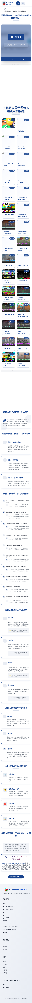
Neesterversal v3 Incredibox (10, 926)
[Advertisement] (16, 81)
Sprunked (5, 912)
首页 (5, 9)
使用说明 (5, 964)
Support (5, 944)
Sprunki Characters (8, 909)
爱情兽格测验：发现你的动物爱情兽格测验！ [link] (16, 11)
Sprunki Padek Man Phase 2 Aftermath (13, 863)
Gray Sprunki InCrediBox (9, 929)
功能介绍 (5, 967)
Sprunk (4, 984)
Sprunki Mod (6, 987)
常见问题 (5, 970)
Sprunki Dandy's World (9, 915)
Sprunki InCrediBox (8, 906)
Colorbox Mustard (7, 923)
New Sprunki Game (12, 9)
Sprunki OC (6, 932)
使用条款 (5, 950)
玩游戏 (4, 961)
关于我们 (5, 973)
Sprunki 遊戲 (6, 918)
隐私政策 (5, 947)
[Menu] (27, 3)
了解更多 (5, 921)
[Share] (29, 59)
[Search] (18, 3)
